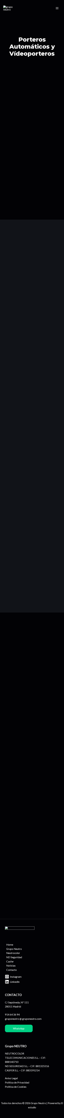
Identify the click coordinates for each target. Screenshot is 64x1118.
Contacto (11, 969)
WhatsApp (18, 1028)
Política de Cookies (15, 1086)
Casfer (10, 961)
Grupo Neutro (14, 948)
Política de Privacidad (17, 1082)
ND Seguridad (14, 957)
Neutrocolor (13, 952)
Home (9, 944)
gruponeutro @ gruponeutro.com (23, 1018)
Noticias (11, 965)
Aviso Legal (11, 1078)
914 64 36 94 (12, 1014)
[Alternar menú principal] (57, 8)
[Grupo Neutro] (11, 8)
